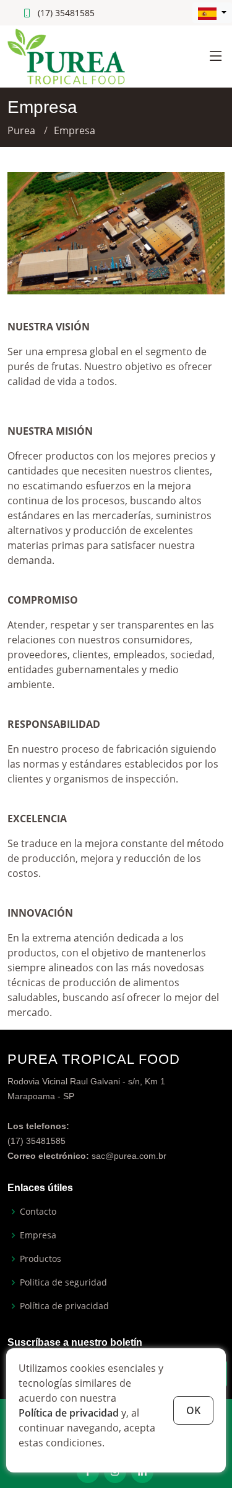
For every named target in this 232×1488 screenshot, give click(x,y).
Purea (21, 130)
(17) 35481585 (66, 13)
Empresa (38, 1235)
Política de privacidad (69, 1413)
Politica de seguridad (63, 1282)
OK (193, 1410)
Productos (40, 1258)
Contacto (38, 1211)
